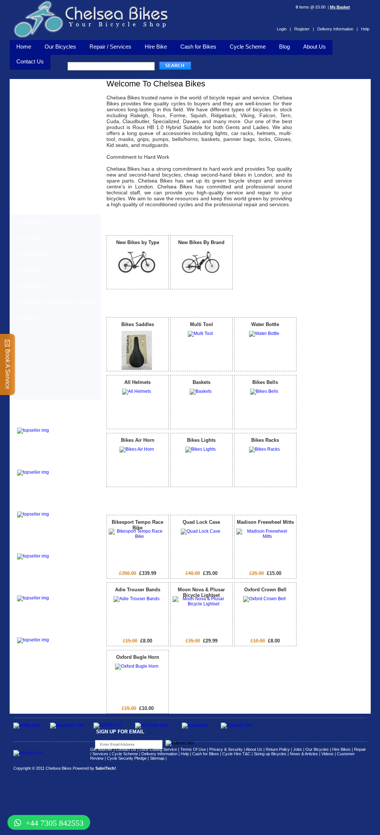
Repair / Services (110, 46)
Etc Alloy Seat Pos (38, 591)
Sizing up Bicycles (270, 754)
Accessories (33, 286)
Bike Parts (31, 270)
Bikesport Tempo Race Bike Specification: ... (71, 516)
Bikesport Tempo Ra (40, 507)
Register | (304, 29)
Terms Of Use (193, 749)
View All (285, 221)
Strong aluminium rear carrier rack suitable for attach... (72, 644)
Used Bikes (32, 222)
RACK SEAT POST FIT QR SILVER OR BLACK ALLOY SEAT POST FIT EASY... (73, 604)
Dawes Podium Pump (41, 423)
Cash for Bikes (198, 46)
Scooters (29, 317)
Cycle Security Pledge (127, 758)
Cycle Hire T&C (236, 754)
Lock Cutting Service (158, 749)
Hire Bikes (341, 749)
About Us (314, 46)
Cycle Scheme (248, 46)
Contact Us (126, 749)
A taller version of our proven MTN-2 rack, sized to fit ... (70, 476)
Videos (327, 754)
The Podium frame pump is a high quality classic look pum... (73, 434)
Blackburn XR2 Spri (39, 465)
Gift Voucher (101, 749)
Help (365, 29)
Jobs (297, 749)
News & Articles (304, 754)
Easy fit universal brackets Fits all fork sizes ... (69, 560)
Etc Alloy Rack (33, 632)
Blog (284, 46)
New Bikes (31, 238)
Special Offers (35, 254)
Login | (284, 29)
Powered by (94, 768)
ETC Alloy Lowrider (39, 549)
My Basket (340, 7)
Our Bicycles (60, 46)
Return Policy (278, 749)
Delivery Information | (337, 29)
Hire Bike (156, 46)
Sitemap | (158, 758)
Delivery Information (159, 754)
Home (23, 46)
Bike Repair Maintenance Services (59, 302)
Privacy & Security (226, 749)
